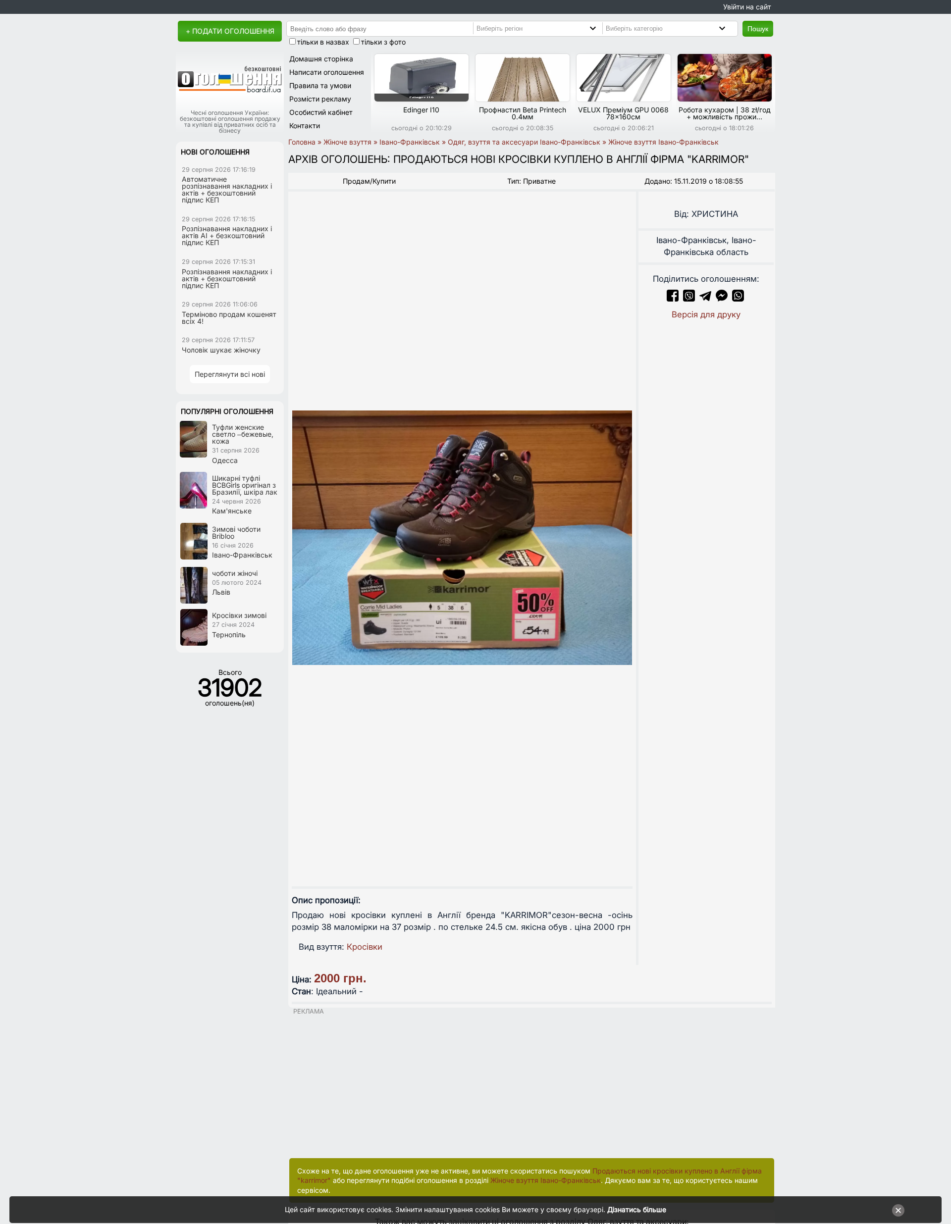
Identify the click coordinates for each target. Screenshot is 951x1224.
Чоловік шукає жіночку (221, 350)
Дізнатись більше (636, 1209)
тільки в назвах (323, 42)
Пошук (757, 29)
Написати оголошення (326, 72)
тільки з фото (383, 42)
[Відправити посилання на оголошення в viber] (689, 299)
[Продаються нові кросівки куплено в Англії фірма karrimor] (462, 537)
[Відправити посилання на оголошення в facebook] (673, 299)
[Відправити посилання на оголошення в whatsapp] (738, 299)
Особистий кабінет (321, 112)
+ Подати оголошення (230, 31)
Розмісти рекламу (320, 99)
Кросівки (364, 947)
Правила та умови (320, 85)
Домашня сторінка (321, 58)
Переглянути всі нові (230, 374)
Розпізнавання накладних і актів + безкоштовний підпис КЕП (227, 278)
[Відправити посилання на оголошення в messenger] (723, 299)
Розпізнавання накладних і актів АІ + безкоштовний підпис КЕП (227, 235)
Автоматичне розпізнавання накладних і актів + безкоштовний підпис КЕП (227, 189)
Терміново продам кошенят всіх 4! (229, 317)
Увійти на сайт (747, 6)
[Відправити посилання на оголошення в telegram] (705, 299)
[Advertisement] (532, 1084)
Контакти (304, 125)
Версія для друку (706, 314)
